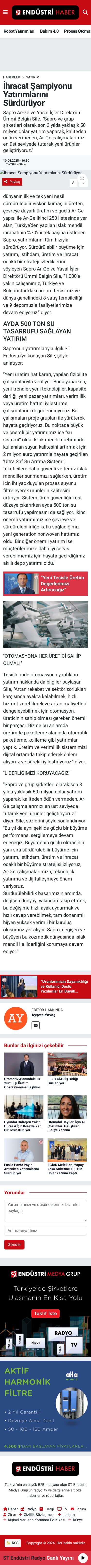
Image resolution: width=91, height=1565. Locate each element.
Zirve (12, 1514)
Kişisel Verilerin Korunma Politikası (36, 1520)
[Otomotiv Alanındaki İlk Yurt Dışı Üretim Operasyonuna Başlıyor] (23, 1063)
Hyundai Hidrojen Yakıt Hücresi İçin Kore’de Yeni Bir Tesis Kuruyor (23, 1126)
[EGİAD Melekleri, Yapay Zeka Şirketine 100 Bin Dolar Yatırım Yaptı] (67, 1149)
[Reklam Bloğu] (45, 1311)
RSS (14, 1543)
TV (65, 1509)
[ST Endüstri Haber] (45, 12)
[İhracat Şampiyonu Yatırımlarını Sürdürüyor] (45, 173)
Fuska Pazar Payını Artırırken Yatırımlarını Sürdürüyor (21, 1169)
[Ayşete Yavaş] (15, 1018)
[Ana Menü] (5, 12)
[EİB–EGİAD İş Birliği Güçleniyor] (67, 1063)
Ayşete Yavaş (43, 1015)
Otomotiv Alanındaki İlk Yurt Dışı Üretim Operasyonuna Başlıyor (22, 1083)
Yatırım (32, 77)
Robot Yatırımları (19, 31)
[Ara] (85, 12)
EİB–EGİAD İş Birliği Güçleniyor (63, 1081)
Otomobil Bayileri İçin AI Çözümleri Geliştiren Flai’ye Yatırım (66, 1126)
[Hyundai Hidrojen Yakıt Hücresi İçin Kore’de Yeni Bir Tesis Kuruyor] (23, 1106)
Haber (13, 1509)
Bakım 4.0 (49, 31)
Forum (80, 1509)
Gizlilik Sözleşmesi (39, 1514)
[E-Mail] (36, 1025)
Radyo (31, 1509)
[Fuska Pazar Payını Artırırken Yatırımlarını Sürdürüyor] (23, 1149)
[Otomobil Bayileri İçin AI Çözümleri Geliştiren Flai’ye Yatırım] (67, 1106)
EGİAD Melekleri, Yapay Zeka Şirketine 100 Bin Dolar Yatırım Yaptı (66, 1169)
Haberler (11, 77)
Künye (78, 1520)
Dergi (49, 1509)
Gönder (14, 1244)
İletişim (69, 1514)
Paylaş (14, 182)
